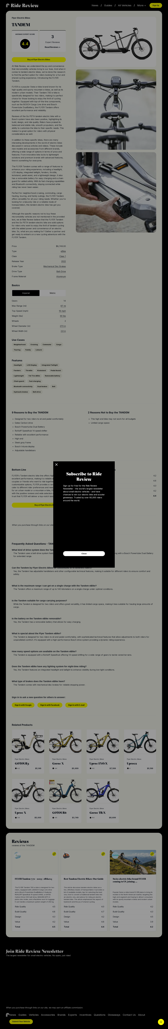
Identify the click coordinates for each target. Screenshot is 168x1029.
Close (84, 554)
